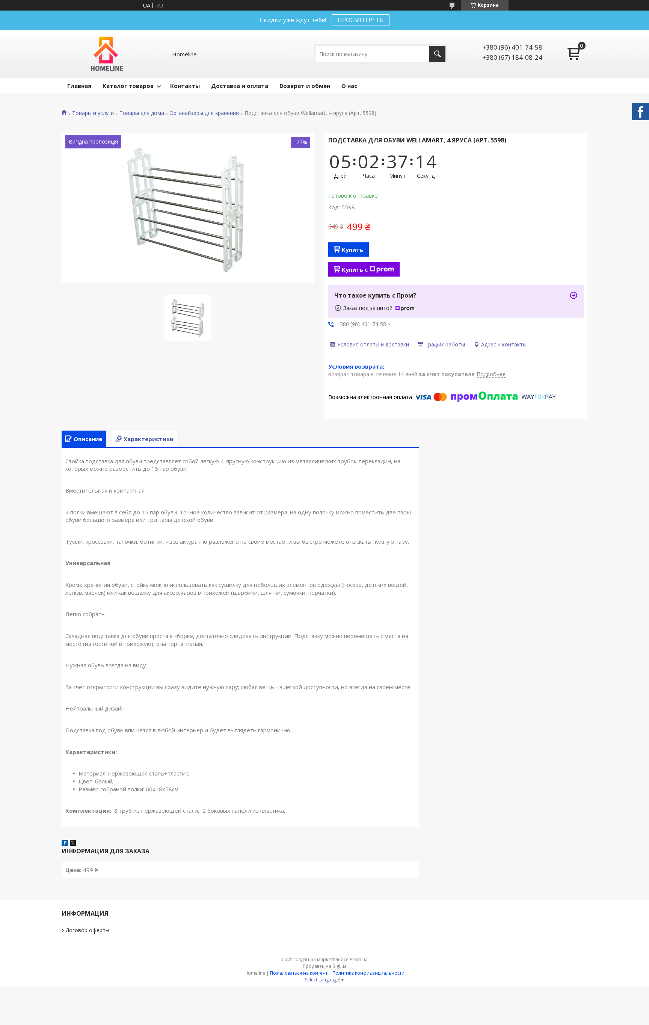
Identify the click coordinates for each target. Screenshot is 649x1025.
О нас (349, 85)
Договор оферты (87, 930)
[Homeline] (107, 54)
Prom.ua (359, 959)
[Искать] (437, 54)
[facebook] (65, 843)
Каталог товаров (128, 85)
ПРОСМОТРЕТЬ (360, 20)
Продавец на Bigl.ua (325, 966)
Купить (352, 249)
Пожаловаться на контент (299, 973)
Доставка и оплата (239, 85)
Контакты (185, 85)
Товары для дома (141, 113)
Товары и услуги (93, 113)
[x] (73, 843)
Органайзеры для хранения (204, 113)
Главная (79, 85)
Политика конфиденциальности (368, 973)
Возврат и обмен (304, 85)
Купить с (355, 269)
